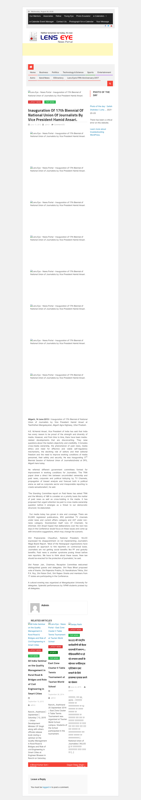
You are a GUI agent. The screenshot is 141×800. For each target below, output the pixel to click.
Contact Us (61, 21)
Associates (48, 16)
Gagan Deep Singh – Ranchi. (76, 765)
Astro (32, 78)
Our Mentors (35, 16)
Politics (55, 72)
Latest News (35, 102)
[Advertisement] (63, 49)
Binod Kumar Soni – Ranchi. (39, 765)
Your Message (102, 21)
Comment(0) (59, 124)
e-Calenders (98, 16)
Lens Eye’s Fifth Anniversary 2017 (83, 78)
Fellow (58, 16)
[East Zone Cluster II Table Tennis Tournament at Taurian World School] (57, 632)
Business (43, 72)
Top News (50, 102)
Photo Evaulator (83, 16)
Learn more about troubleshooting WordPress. (98, 132)
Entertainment (104, 72)
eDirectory (58, 78)
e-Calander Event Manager (41, 21)
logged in (47, 787)
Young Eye (69, 16)
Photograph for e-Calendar (81, 21)
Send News (44, 78)
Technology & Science (73, 72)
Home (33, 72)
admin (47, 124)
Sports (90, 72)
